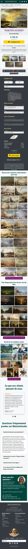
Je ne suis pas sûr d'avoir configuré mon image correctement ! (13, 468)
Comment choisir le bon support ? (11, 462)
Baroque (11, 4)
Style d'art (7, 4)
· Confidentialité (5, 521)
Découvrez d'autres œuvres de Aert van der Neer (14, 337)
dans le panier (14, 155)
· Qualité (16, 518)
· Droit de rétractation (6, 522)
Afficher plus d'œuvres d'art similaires (14, 278)
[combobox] (14, 87)
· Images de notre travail (19, 519)
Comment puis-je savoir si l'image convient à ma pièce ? (13, 457)
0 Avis (16, 73)
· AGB (3, 519)
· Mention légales (5, 518)
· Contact (3, 516)
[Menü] (1, 1)
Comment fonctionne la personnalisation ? (13, 432)
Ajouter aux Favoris (20, 70)
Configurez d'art (15, 42)
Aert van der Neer (18, 4)
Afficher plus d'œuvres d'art (14, 379)
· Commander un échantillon (20, 522)
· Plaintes (3, 524)
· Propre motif (17, 515)
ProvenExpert (11, 411)
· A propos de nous (5, 526)
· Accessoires (17, 521)
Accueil (2, 4)
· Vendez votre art (18, 516)
